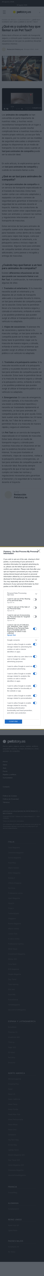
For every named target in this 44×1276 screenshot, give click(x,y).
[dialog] (22, 638)
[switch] (35, 599)
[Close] (39, 551)
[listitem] (22, 594)
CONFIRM (13, 721)
